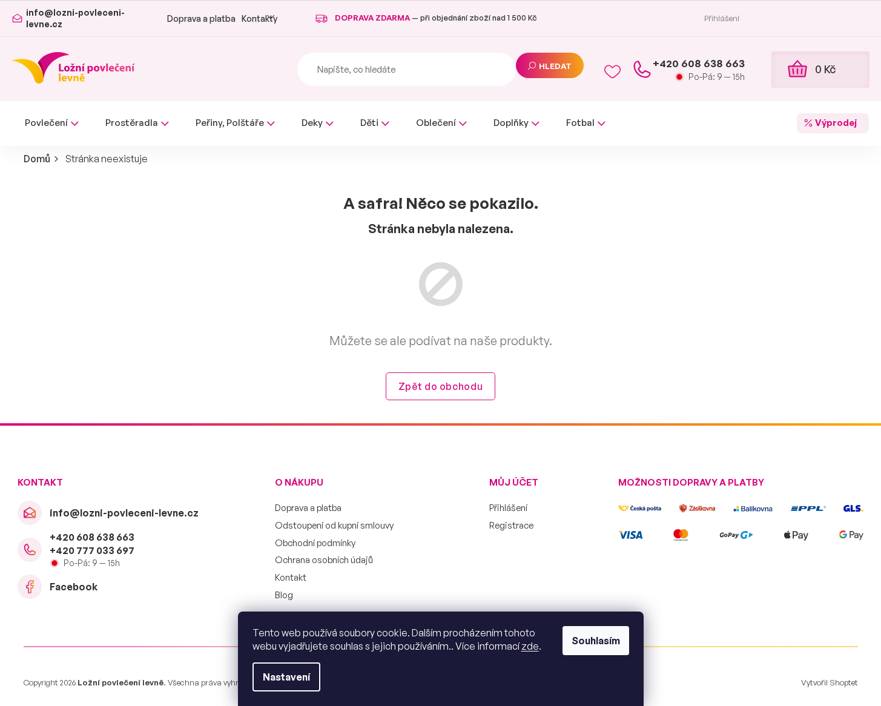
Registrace (511, 525)
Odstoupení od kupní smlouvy (334, 525)
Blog (284, 595)
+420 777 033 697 (92, 550)
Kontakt (290, 577)
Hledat (555, 66)
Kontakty (259, 18)
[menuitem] (52, 123)
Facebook (73, 587)
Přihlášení (508, 507)
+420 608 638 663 (92, 537)
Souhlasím (596, 641)
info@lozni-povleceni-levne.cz (124, 513)
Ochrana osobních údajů (324, 560)
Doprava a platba (201, 18)
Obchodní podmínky (315, 543)
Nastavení (286, 677)
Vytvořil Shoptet (829, 682)
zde (530, 646)
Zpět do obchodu (440, 386)
